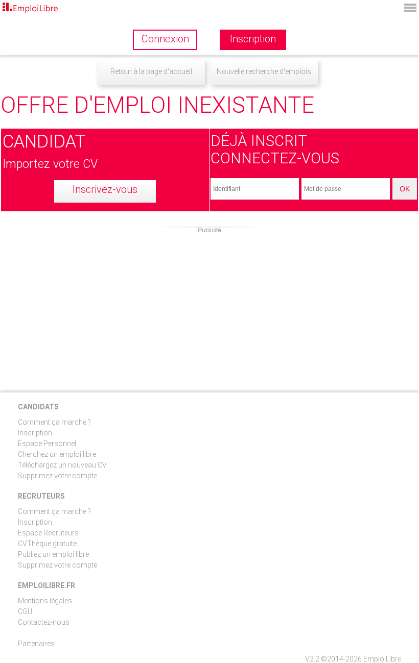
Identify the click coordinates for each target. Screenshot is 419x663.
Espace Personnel (47, 443)
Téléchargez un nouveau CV (62, 465)
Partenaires (36, 644)
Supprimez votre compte (57, 476)
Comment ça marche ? (54, 422)
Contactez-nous (43, 622)
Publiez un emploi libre (53, 554)
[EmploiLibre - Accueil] (31, 8)
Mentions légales (45, 601)
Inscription (35, 433)
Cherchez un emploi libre (57, 454)
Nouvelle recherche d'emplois (264, 71)
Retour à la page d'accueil (151, 71)
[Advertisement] (209, 305)
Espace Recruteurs (48, 533)
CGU (25, 611)
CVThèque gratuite (47, 543)
